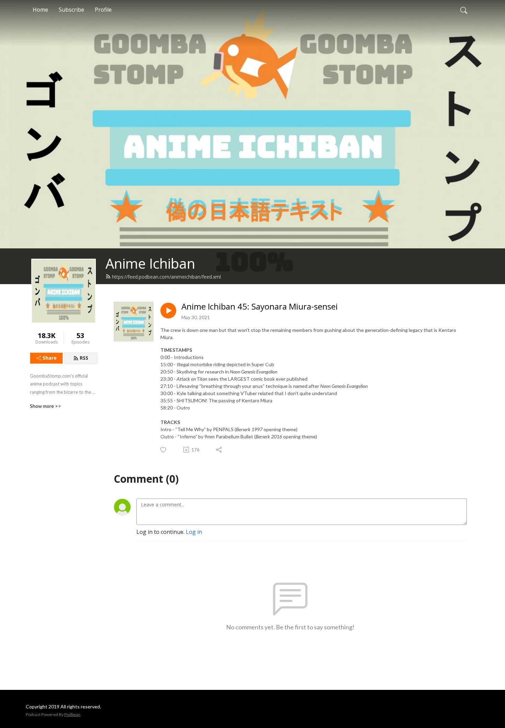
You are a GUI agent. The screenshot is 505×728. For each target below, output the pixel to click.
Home (40, 9)
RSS (84, 358)
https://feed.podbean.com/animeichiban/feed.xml (166, 276)
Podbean (72, 714)
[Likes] (164, 449)
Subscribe (71, 9)
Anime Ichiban (150, 263)
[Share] (219, 449)
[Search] (464, 9)
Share (50, 358)
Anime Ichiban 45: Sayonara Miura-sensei (259, 307)
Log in (194, 532)
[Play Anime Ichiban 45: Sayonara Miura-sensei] (168, 310)
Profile (103, 9)
